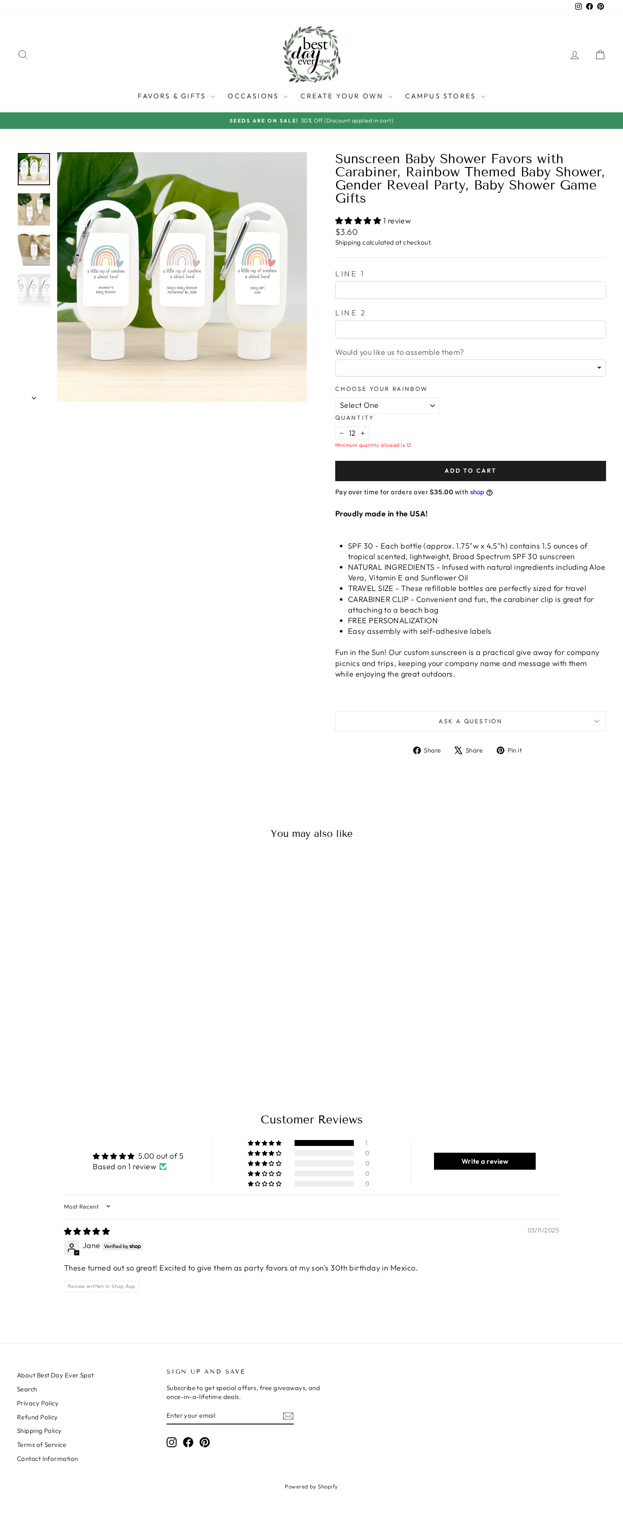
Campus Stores (442, 96)
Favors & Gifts (173, 96)
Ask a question (471, 721)
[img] (87, 1231)
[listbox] (470, 368)
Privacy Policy (37, 1403)
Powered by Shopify (311, 1486)
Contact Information (47, 1459)
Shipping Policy (39, 1431)
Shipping (348, 242)
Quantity (354, 417)
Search (27, 1389)
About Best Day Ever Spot (55, 1375)
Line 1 (350, 274)
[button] (359, 221)
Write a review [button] (485, 1161)
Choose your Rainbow (381, 389)
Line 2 (351, 313)
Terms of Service (41, 1445)
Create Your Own (343, 96)
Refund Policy (37, 1417)
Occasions (254, 96)
